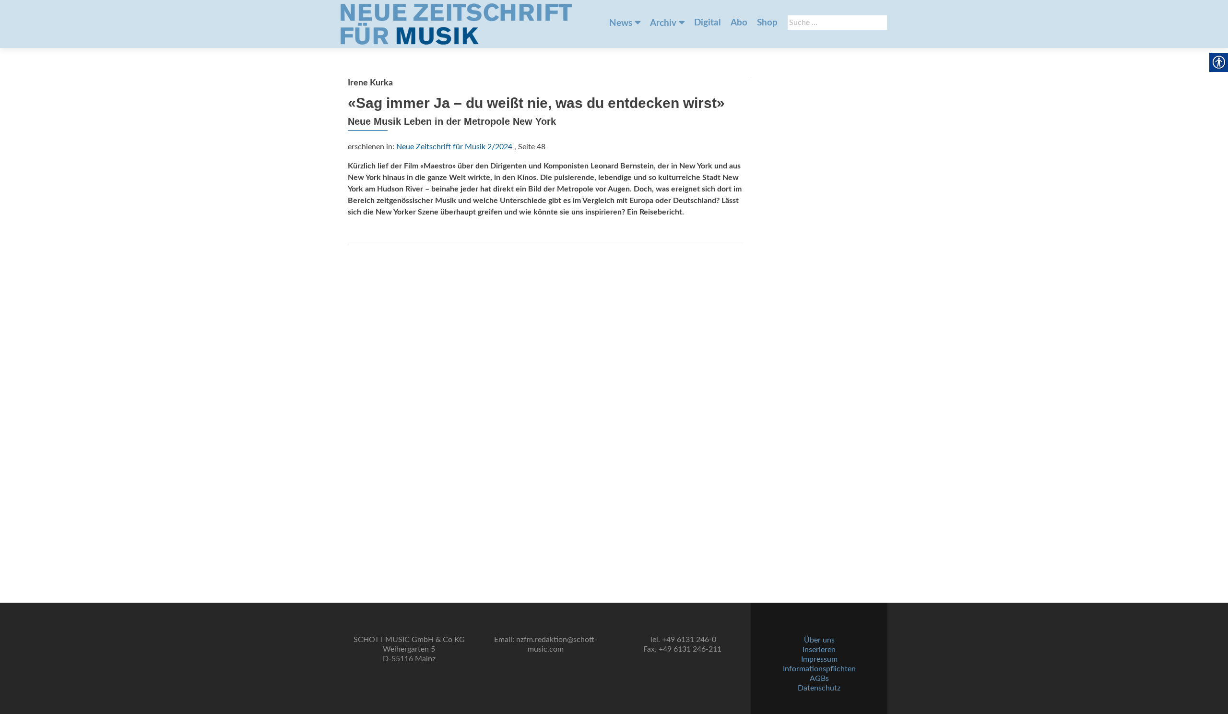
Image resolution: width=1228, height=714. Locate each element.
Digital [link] (707, 22)
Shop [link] (767, 22)
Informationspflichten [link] (819, 669)
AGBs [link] (819, 678)
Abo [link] (739, 22)
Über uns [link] (819, 640)
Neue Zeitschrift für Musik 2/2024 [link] (454, 147)
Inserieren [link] (819, 650)
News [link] (620, 23)
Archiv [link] (663, 23)
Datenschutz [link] (819, 688)
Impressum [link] (819, 659)
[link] (456, 24)
